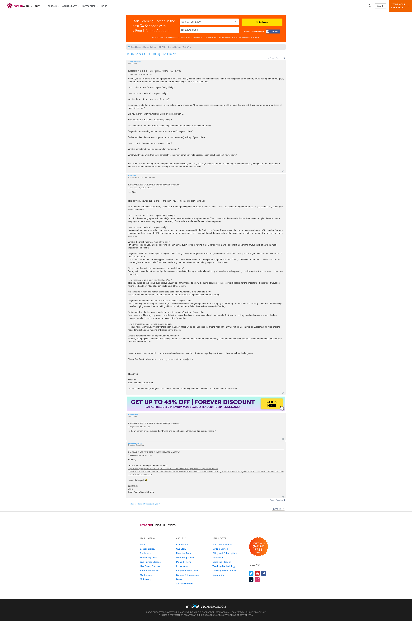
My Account (218, 557)
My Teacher (89, 6)
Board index (136, 47)
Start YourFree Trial (398, 6)
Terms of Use (186, 37)
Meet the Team (184, 553)
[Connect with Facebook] (273, 31)
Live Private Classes (150, 562)
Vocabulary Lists (148, 557)
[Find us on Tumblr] (251, 579)
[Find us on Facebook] (263, 573)
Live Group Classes (150, 566)
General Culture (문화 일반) (179, 47)
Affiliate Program (184, 583)
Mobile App (145, 579)
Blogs (179, 579)
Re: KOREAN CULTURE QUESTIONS (149, 184)
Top (283, 171)
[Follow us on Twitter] (251, 573)
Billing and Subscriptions (224, 553)
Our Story (181, 549)
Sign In (380, 6)
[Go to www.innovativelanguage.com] (206, 605)
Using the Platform (221, 562)
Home (143, 544)
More (104, 6)
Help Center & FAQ (222, 544)
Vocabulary (69, 6)
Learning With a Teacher (224, 570)
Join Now (262, 22)
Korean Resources (149, 570)
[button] (369, 6)
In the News (182, 566)
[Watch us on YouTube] (257, 573)
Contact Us (218, 575)
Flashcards (145, 553)
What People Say (185, 557)
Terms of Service (238, 615)
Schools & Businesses (187, 575)
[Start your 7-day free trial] (258, 547)
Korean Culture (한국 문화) (154, 47)
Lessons (52, 6)
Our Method (182, 544)
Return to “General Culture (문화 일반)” (144, 504)
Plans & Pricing (184, 562)
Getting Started (220, 549)
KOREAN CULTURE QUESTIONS (151, 53)
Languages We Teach (187, 570)
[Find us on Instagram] (257, 579)
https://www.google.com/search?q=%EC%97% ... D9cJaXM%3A (158, 468)
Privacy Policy (197, 37)
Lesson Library (147, 549)
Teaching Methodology (223, 566)
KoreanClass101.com (225, 612)
